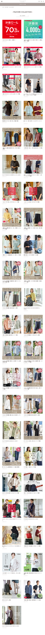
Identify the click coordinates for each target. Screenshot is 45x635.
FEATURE (6, 7)
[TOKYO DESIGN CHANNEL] (22, 1)
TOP (3, 7)
